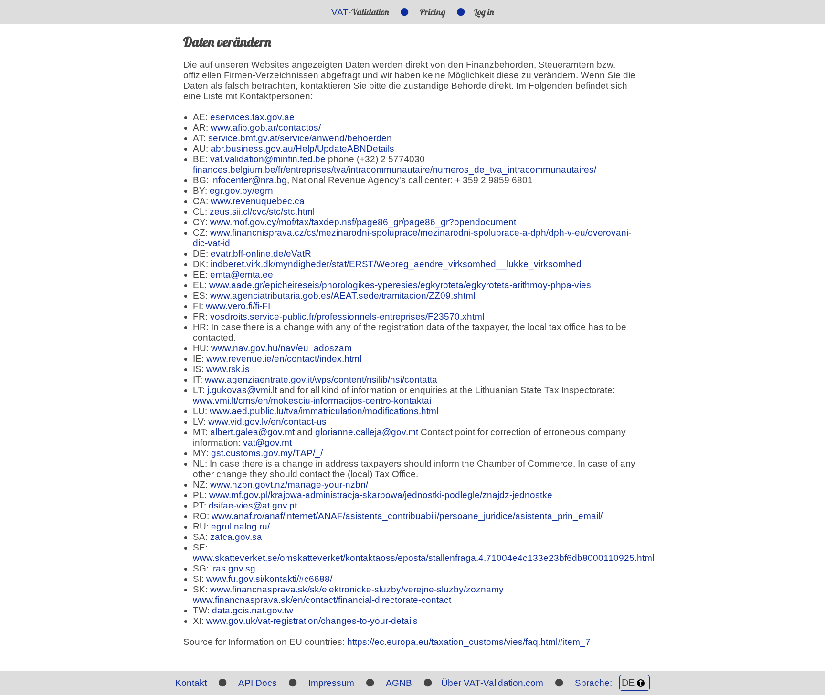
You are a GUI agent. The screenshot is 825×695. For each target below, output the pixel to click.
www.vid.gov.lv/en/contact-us (267, 421)
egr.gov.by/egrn (241, 191)
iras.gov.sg (233, 568)
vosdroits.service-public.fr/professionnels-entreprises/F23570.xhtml (347, 316)
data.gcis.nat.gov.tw (252, 610)
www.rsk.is (228, 369)
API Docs (257, 683)
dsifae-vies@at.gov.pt (253, 505)
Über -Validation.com (492, 683)
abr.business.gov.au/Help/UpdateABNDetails (302, 149)
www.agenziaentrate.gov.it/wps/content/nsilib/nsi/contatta (321, 379)
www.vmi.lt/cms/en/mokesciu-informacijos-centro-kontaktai (312, 400)
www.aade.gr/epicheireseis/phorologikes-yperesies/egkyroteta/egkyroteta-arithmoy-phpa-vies (400, 285)
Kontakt (191, 683)
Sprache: (594, 683)
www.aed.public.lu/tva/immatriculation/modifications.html (324, 411)
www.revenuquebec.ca (258, 201)
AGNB (399, 683)
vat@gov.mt (267, 442)
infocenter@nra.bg (249, 180)
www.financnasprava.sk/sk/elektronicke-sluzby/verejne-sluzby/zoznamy (357, 589)
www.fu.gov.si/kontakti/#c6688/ (269, 579)
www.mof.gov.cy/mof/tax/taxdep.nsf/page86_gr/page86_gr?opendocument (363, 222)
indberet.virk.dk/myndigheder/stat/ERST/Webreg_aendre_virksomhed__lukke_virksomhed (396, 264)
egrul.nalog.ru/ (240, 526)
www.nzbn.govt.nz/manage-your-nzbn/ (289, 484)
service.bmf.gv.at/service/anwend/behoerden (300, 138)
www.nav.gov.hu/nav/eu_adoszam (281, 348)
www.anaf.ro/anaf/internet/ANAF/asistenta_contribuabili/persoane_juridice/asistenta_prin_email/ (407, 516)
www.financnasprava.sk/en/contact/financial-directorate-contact (322, 600)
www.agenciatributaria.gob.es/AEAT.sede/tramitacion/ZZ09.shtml (342, 295)
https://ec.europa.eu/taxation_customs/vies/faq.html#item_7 (469, 642)
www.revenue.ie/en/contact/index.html (283, 358)
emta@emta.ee (241, 275)
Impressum (331, 683)
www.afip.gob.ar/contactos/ (266, 128)
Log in (484, 12)
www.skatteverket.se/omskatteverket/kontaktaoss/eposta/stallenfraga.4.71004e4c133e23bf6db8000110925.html (423, 558)
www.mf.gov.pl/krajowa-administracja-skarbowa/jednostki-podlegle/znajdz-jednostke (380, 495)
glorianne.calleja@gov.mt (366, 432)
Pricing (432, 12)
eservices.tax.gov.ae (252, 117)
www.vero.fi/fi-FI (238, 306)
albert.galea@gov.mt (252, 432)
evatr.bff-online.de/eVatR (261, 254)
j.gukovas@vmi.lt (242, 390)
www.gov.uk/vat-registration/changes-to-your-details (312, 621)
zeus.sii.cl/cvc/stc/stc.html (262, 212)
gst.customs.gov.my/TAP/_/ (267, 453)
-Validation (360, 12)
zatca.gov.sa (236, 537)
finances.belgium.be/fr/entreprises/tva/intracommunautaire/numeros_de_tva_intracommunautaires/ (394, 170)
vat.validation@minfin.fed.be (268, 159)
